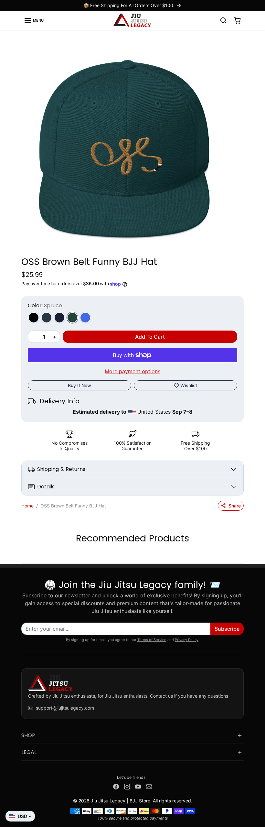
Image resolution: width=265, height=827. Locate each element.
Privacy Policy (186, 639)
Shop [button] (28, 735)
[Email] (148, 786)
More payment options (132, 371)
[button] (34, 20)
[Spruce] (72, 317)
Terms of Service (151, 639)
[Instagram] (127, 786)
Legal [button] (29, 752)
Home (27, 505)
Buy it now (79, 385)
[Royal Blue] (85, 317)
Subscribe (227, 629)
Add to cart (150, 336)
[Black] (33, 317)
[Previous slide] (23, 553)
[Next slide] (242, 553)
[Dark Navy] (46, 317)
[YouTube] (137, 786)
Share (234, 505)
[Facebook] (116, 786)
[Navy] (59, 317)
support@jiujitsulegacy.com (65, 708)
